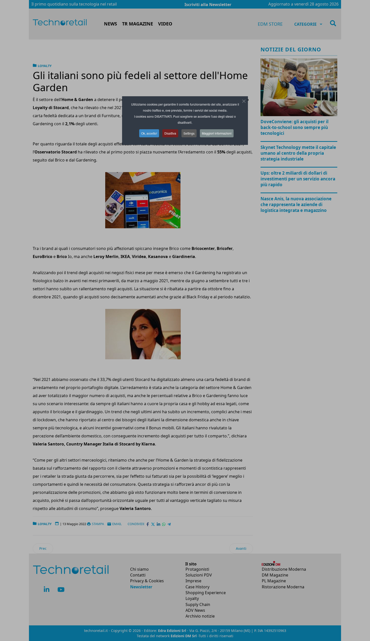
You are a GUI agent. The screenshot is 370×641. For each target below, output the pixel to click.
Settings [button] (189, 133)
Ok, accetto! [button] (149, 133)
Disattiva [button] (170, 133)
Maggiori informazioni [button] (217, 133)
